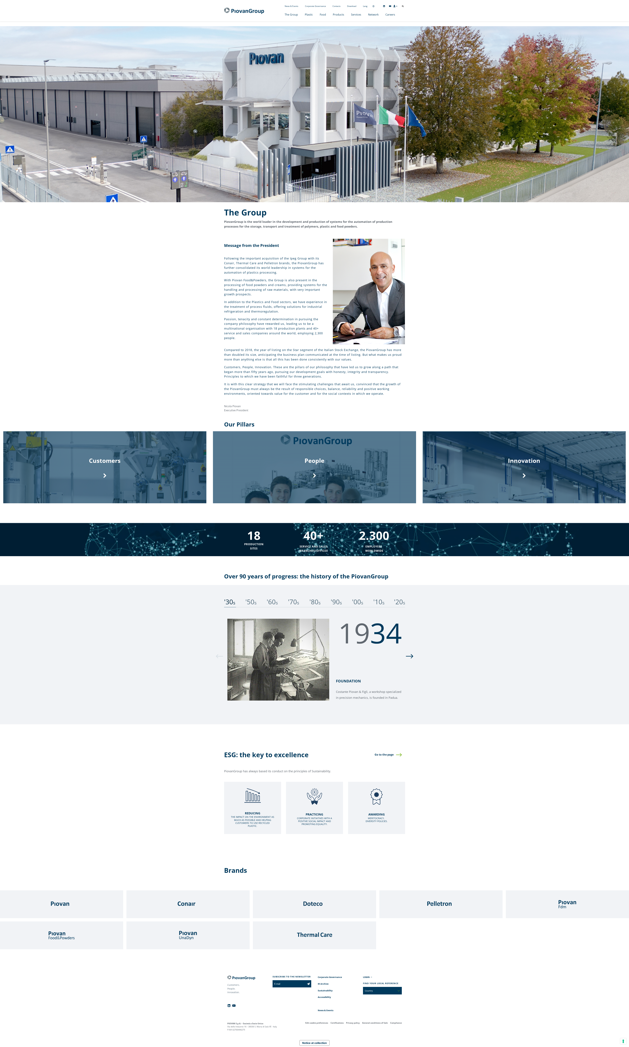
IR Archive (323, 983)
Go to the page (384, 754)
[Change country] (373, 6)
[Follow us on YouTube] (390, 6)
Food (323, 14)
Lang (365, 6)
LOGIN (366, 977)
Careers (390, 14)
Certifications (337, 1022)
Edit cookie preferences (316, 1022)
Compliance (396, 1022)
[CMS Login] (395, 6)
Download (351, 6)
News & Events (291, 6)
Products (338, 14)
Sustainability (325, 990)
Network (373, 14)
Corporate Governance (315, 6)
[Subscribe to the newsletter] (308, 983)
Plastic (309, 14)
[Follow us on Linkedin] (384, 6)
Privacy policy (353, 1022)
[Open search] (402, 6)
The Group (291, 14)
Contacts (337, 6)
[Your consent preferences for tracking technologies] (623, 1041)
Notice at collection (314, 1043)
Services (356, 14)
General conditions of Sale (375, 1022)
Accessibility (324, 997)
